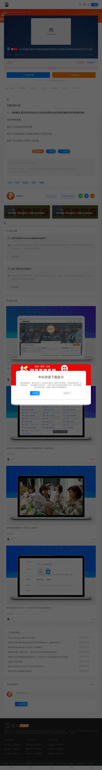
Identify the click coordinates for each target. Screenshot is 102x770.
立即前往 (35, 393)
